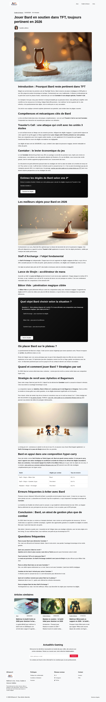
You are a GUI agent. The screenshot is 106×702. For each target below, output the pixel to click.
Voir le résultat (27, 337)
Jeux (77, 4)
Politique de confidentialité (36, 675)
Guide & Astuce (85, 4)
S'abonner (74, 656)
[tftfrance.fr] (14, 4)
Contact (80, 675)
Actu (94, 4)
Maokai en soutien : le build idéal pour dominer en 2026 (53, 620)
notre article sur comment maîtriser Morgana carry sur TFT (42, 465)
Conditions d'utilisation (35, 677)
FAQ (79, 677)
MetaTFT (70, 267)
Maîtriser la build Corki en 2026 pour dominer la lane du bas (25, 620)
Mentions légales (95, 697)
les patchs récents (36, 397)
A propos (32, 680)
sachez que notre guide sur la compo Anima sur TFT (66, 168)
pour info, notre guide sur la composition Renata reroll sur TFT (66, 397)
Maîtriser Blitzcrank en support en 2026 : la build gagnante (78, 620)
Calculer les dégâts (28, 191)
